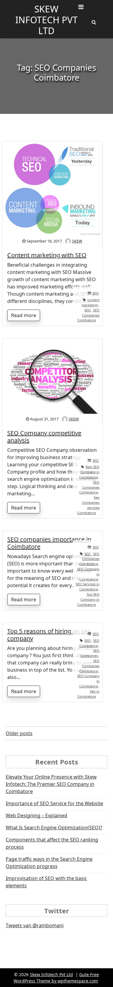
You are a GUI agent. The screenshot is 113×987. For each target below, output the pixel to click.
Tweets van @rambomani (35, 925)
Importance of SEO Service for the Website (54, 803)
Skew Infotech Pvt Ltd (46, 20)
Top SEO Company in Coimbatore (88, 599)
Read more (23, 315)
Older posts (19, 733)
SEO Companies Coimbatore (88, 315)
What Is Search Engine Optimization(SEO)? (54, 827)
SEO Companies (89, 653)
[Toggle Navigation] (80, 8)
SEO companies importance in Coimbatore (49, 543)
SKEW (77, 241)
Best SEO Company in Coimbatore (89, 472)
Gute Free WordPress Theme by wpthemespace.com (56, 978)
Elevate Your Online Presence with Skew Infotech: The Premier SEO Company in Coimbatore (51, 784)
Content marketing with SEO (46, 255)
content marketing (90, 302)
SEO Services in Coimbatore (87, 586)
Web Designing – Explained (36, 815)
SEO (96, 293)
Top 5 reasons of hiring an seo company (49, 634)
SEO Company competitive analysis (44, 436)
